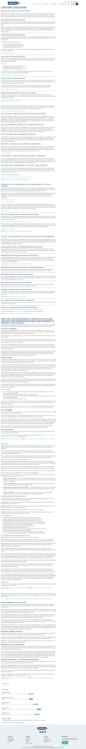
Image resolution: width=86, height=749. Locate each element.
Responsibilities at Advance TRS (8, 229)
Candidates (53, 4)
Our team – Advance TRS (6, 153)
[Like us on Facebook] (43, 731)
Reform (45, 438)
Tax (48, 438)
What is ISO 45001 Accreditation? (8, 53)
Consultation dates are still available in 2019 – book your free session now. (29, 599)
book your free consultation (25, 675)
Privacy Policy (46, 739)
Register (76, 1)
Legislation (7, 100)
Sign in (72, 1)
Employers (28, 740)
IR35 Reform (36, 438)
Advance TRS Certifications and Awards (17, 296)
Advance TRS (28, 438)
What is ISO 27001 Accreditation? (8, 199)
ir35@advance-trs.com (46, 435)
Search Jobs (34, 4)
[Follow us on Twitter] (40, 731)
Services (39, 4)
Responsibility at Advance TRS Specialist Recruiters (20, 263)
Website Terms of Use (48, 740)
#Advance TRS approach (37, 677)
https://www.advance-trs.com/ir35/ (8, 436)
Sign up (64, 742)
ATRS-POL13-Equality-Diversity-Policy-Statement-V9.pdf (13, 111)
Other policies (46, 741)
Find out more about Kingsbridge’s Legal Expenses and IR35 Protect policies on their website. (32, 407)
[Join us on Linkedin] (45, 731)
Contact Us (10, 741)
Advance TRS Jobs (19, 311)
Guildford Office (11, 738)
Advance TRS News (9, 438)
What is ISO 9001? (4, 210)
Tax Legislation (53, 438)
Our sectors (46, 4)
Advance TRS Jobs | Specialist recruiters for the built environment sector (16, 177)
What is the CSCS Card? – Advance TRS (9, 89)
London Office (10, 740)
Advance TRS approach (43, 587)
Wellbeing (19, 100)
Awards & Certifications (10, 231)
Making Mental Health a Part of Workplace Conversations (13, 75)
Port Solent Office (11, 739)
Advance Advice (8, 587)
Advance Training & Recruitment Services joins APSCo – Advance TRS (15, 221)
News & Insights (62, 4)
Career (12, 179)
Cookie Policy (46, 738)
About (68, 4)
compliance (6, 533)
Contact (73, 4)
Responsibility (13, 100)
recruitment (7, 588)
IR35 (15, 438)
